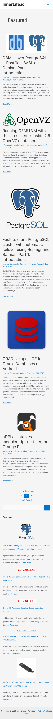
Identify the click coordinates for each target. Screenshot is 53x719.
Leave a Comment (10, 77)
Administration (25, 77)
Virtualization (40, 145)
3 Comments (8, 451)
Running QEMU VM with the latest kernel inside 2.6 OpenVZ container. (26, 135)
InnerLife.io (14, 4)
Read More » (8, 104)
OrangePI (40, 451)
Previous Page (26, 491)
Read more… (27, 563)
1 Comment (7, 145)
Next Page (26, 500)
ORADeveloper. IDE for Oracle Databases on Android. (23, 363)
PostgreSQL (7, 80)
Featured (36, 77)
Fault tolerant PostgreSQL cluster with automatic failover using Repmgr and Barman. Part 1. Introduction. (26, 249)
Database (24, 264)
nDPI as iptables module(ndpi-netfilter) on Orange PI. (25, 441)
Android (23, 373)
